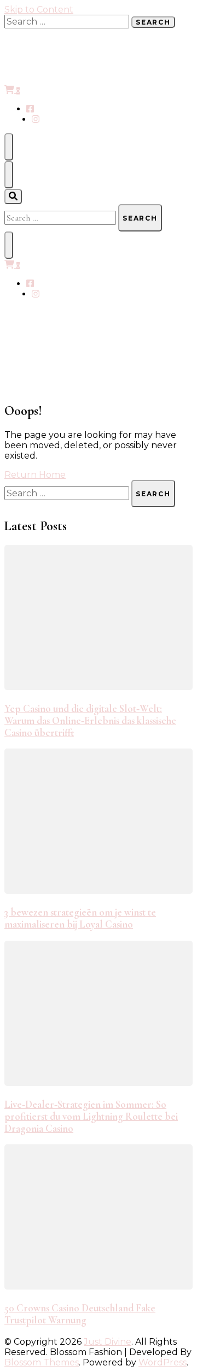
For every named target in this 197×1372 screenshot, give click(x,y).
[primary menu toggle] (8, 147)
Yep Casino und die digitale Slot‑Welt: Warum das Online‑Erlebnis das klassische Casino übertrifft (90, 721)
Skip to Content (38, 9)
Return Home (35, 475)
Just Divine (107, 1342)
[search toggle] (13, 196)
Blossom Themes (41, 1362)
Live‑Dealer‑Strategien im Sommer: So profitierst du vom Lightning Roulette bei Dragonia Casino (91, 1116)
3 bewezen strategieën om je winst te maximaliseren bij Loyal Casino (80, 918)
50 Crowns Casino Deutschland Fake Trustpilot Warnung (79, 1314)
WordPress (162, 1362)
